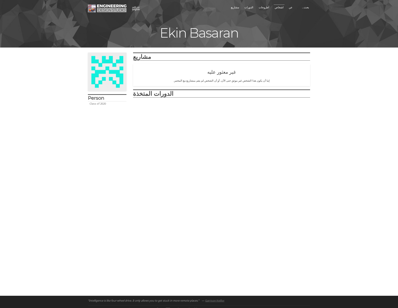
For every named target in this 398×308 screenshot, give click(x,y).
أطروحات (264, 7)
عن (290, 7)
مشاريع (235, 7)
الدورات (248, 7)
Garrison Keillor (214, 300)
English (136, 8)
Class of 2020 (98, 103)
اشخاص (279, 7)
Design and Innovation (150, 116)
